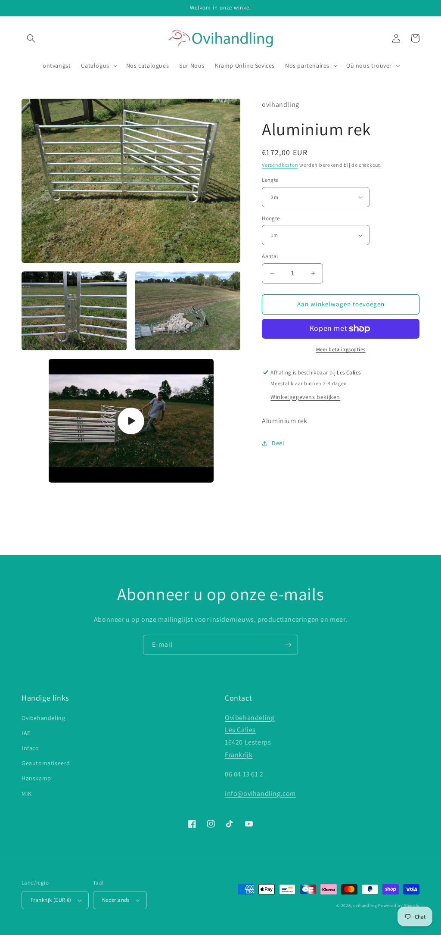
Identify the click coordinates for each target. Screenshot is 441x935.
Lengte (270, 180)
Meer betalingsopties (341, 349)
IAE (26, 733)
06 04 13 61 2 (244, 774)
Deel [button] (278, 443)
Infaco (30, 748)
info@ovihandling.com (260, 793)
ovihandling (365, 905)
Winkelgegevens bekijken (305, 397)
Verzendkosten (280, 165)
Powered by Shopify (398, 905)
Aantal (270, 256)
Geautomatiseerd (46, 763)
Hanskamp (36, 778)
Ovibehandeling (43, 718)
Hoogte (271, 218)
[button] (31, 38)
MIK (27, 794)
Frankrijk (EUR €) (51, 900)
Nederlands (116, 900)
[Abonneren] (288, 645)
